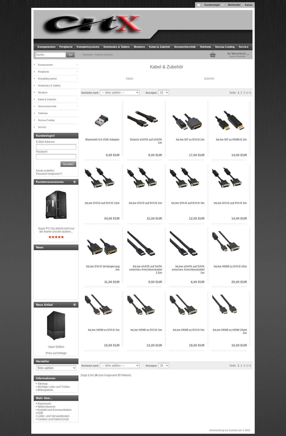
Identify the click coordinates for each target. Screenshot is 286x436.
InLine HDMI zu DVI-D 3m (146, 329)
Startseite (88, 54)
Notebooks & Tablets (116, 46)
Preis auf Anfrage (56, 353)
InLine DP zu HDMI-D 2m (231, 139)
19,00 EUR (196, 345)
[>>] (248, 92)
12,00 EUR (196, 218)
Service (243, 46)
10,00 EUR (112, 345)
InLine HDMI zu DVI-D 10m (230, 266)
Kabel (129, 78)
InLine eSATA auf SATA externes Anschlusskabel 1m (188, 269)
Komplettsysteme (88, 46)
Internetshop (217, 430)
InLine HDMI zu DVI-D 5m (188, 329)
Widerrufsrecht (46, 406)
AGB (40, 413)
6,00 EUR (197, 282)
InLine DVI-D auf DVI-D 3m (187, 203)
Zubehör (209, 78)
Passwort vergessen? (49, 173)
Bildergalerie (45, 390)
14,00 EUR (239, 155)
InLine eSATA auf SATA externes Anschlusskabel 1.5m (145, 269)
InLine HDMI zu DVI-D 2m (104, 329)
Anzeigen (151, 92)
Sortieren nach (90, 92)
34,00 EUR (112, 218)
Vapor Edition (56, 346)
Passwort (41, 151)
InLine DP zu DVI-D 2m (190, 139)
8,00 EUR (155, 155)
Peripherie (66, 46)
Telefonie (205, 46)
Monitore (139, 46)
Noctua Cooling (225, 46)
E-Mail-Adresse (45, 141)
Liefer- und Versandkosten (53, 416)
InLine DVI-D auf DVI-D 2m (145, 203)
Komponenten (46, 46)
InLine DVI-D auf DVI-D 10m (102, 203)
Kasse (248, 4)
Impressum (44, 403)
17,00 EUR (196, 155)
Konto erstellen (45, 170)
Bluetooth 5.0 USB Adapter (102, 139)
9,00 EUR (113, 155)
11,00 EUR (154, 218)
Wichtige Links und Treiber (54, 386)
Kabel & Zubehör (159, 46)
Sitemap (43, 383)
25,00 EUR (239, 282)
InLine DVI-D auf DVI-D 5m (230, 203)
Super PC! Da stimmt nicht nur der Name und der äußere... (56, 230)
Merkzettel (234, 4)
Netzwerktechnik (185, 46)
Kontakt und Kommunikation (55, 409)
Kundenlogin (213, 4)
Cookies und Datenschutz (53, 419)
